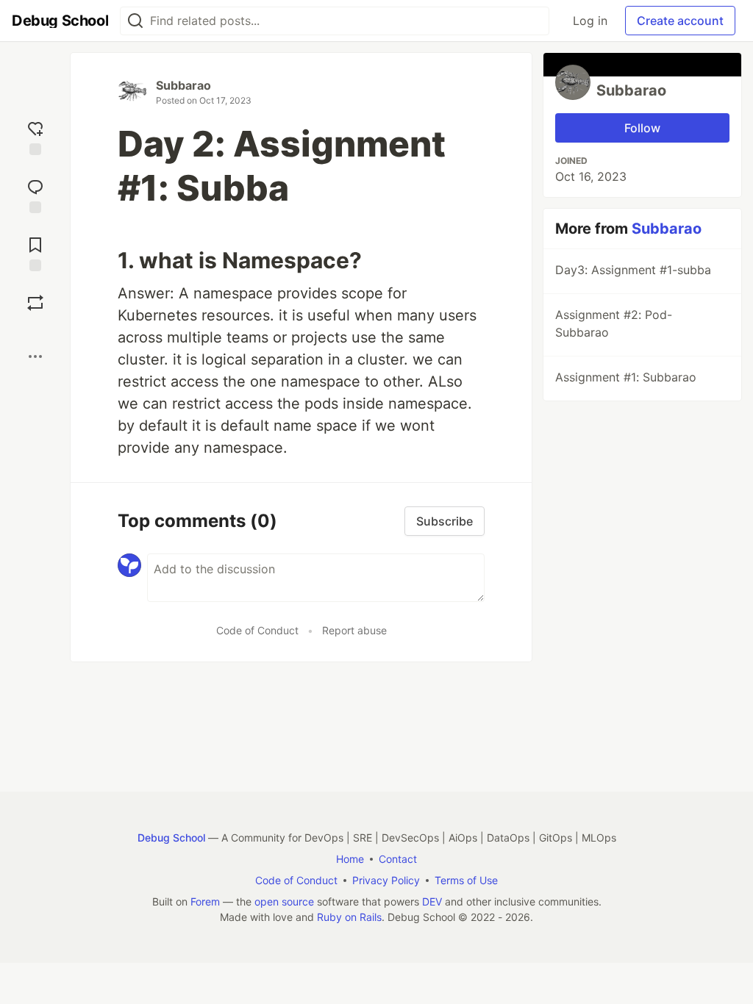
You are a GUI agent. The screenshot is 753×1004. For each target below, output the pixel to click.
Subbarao (183, 85)
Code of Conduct (257, 630)
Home (350, 859)
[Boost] (35, 302)
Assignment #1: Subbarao (625, 377)
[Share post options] (35, 356)
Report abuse (354, 630)
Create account (680, 20)
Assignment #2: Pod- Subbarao (613, 323)
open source (284, 901)
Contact (398, 859)
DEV (432, 901)
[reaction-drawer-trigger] (35, 136)
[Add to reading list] (35, 252)
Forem (205, 901)
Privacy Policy (386, 880)
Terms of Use (466, 880)
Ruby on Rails (349, 917)
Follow (642, 128)
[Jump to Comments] (35, 194)
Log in (590, 20)
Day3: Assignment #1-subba (633, 269)
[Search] (135, 21)
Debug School (171, 837)
